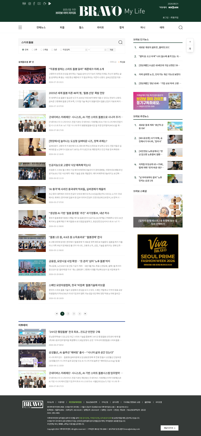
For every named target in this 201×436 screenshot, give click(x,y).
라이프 (100, 27)
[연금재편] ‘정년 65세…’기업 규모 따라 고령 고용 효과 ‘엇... (160, 83)
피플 (62, 27)
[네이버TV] (50, 3)
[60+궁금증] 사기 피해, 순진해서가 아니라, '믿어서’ (150, 139)
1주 (35, 49)
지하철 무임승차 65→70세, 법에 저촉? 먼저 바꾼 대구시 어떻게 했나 (151, 166)
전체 (26, 49)
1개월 (45, 49)
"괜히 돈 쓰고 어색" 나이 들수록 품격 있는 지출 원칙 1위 (159, 56)
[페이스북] (34, 3)
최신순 (122, 61)
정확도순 (113, 61)
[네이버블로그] (24, 3)
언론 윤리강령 (84, 418)
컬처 (121, 27)
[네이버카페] (44, 3)
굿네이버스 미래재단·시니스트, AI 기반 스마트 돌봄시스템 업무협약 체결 (87, 373)
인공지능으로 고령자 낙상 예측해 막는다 (70, 165)
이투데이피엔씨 (65, 429)
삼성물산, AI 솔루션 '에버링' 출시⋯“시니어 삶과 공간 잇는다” (81, 352)
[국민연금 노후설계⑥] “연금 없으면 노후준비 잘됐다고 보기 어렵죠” (151, 152)
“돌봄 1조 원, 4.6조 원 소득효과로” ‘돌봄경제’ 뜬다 (75, 237)
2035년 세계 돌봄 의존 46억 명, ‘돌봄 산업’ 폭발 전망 (76, 93)
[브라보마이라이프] (100, 11)
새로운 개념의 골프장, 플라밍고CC (154, 47)
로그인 (166, 17)
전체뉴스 (41, 27)
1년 (55, 49)
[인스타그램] (29, 3)
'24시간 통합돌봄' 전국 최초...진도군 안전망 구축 (74, 332)
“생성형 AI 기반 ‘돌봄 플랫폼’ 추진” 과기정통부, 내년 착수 (79, 213)
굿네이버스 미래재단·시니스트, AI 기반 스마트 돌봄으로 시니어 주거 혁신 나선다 (91, 117)
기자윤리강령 (94, 418)
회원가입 (174, 17)
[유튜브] (39, 3)
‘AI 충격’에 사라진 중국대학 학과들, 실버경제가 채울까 (77, 189)
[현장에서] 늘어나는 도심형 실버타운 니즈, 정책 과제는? (78, 141)
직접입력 (66, 49)
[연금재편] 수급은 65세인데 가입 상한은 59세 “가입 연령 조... (159, 65)
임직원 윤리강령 (106, 418)
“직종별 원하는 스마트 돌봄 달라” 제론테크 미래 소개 (76, 69)
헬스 (81, 27)
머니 (143, 27)
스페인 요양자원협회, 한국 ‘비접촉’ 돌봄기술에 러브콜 (77, 285)
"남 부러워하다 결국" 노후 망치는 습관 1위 (150, 179)
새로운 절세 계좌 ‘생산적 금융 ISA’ (151, 126)
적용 (111, 49)
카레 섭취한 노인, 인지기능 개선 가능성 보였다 (159, 74)
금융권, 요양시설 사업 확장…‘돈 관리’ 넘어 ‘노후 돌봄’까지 (79, 261)
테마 (162, 27)
